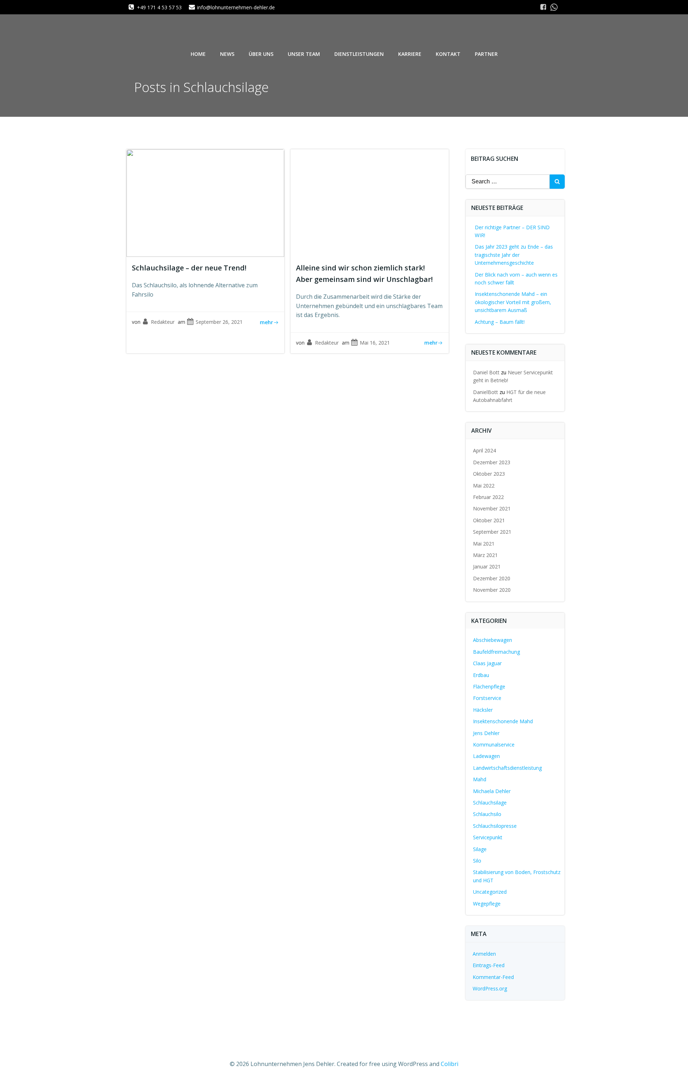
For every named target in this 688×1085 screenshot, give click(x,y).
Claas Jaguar (487, 663)
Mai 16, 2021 (375, 342)
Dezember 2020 (491, 578)
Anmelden (484, 953)
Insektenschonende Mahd (503, 721)
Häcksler (483, 709)
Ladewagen (486, 756)
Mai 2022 (483, 485)
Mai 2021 (483, 543)
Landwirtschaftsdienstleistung (507, 767)
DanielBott (485, 392)
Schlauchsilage (490, 802)
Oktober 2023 (489, 473)
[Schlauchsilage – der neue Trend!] (205, 202)
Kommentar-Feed (493, 977)
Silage (480, 849)
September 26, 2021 (219, 321)
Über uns (261, 54)
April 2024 (484, 450)
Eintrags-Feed (489, 965)
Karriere (409, 54)
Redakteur (163, 321)
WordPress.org (490, 988)
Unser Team (304, 54)
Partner (486, 54)
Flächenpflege (489, 686)
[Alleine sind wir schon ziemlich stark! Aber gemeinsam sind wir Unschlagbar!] (369, 202)
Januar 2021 (487, 566)
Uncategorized (490, 891)
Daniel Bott (486, 372)
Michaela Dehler (492, 791)
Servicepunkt (487, 837)
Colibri (449, 1064)
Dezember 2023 (491, 462)
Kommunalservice (494, 744)
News (227, 54)
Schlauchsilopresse (495, 825)
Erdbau (481, 675)
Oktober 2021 (489, 520)
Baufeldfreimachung (496, 651)
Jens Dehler (486, 733)
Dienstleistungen (359, 54)
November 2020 (492, 589)
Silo (477, 860)
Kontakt (448, 54)
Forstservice (487, 698)
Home (198, 54)
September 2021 (492, 531)
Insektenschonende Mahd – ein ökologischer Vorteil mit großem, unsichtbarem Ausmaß (513, 302)
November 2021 (492, 508)
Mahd (479, 779)
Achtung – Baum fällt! (500, 321)
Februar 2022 (488, 497)
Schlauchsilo (487, 814)
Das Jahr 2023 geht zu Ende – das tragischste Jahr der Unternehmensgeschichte (514, 254)
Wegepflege (487, 903)
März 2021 (485, 555)
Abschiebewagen (492, 640)
